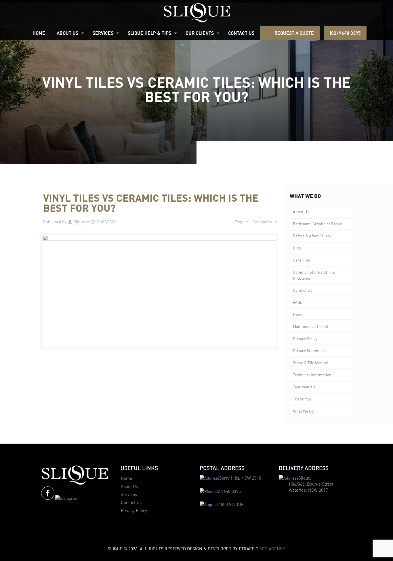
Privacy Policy (305, 338)
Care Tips (301, 259)
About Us (301, 211)
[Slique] (196, 13)
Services (129, 494)
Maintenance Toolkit (311, 326)
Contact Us (302, 290)
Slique (79, 221)
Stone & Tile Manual (310, 362)
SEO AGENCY (272, 549)
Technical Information (312, 374)
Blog (297, 247)
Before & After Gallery (312, 235)
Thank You (302, 398)
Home (298, 314)
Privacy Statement (309, 350)
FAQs (297, 302)
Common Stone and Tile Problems (314, 274)
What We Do (303, 410)
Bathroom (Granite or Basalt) (318, 223)
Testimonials (304, 386)
